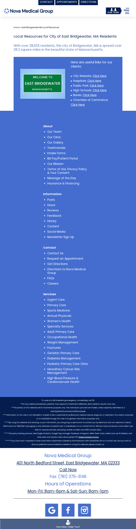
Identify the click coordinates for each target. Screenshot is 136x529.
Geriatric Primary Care (63, 353)
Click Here (99, 76)
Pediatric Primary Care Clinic (67, 364)
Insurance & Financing (63, 183)
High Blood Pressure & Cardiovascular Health (63, 380)
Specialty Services (60, 326)
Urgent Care (56, 300)
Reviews (53, 210)
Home (17, 27)
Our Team (54, 132)
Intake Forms (56, 153)
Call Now (68, 469)
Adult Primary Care (60, 332)
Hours (51, 205)
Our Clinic (54, 137)
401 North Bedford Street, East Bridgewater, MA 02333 (68, 463)
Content (53, 226)
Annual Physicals (59, 316)
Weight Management (62, 342)
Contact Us (55, 253)
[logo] (28, 11)
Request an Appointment (65, 259)
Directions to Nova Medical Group (66, 271)
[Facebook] (68, 510)
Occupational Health (62, 337)
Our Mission (55, 164)
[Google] (51, 510)
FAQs (50, 278)
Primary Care (56, 305)
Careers (53, 284)
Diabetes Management (64, 358)
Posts (51, 200)
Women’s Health (59, 321)
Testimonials (56, 148)
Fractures (54, 348)
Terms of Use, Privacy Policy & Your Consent (67, 171)
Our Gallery (55, 143)
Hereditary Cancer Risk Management (63, 371)
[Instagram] (84, 510)
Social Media (56, 232)
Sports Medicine (58, 310)
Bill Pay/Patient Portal (62, 158)
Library (52, 221)
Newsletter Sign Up (60, 237)
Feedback (54, 216)
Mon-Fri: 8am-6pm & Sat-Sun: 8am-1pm (68, 491)
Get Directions (57, 264)
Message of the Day (61, 178)
